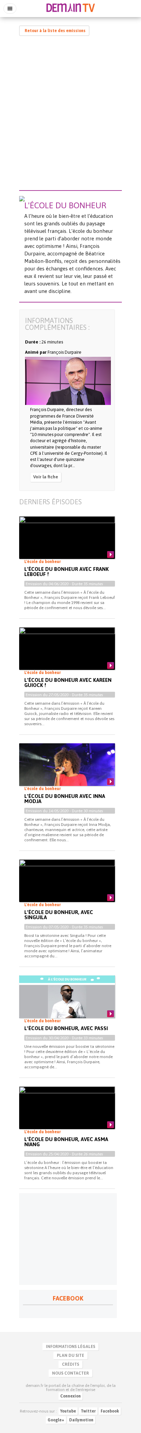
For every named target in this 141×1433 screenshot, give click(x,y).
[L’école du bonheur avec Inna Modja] (67, 770)
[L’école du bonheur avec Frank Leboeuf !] (67, 543)
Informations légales (70, 1346)
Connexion (70, 1396)
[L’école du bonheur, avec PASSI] (67, 1002)
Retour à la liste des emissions (55, 30)
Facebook (110, 1411)
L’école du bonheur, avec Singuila (58, 914)
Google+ (56, 1420)
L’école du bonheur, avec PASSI (66, 1028)
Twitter (88, 1411)
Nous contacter (70, 1373)
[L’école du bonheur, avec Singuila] (67, 886)
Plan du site (70, 1355)
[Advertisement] (70, 114)
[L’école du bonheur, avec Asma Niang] (67, 1113)
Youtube (68, 1411)
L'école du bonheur (42, 561)
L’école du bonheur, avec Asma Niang (66, 1141)
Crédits (70, 1364)
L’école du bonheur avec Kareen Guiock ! (68, 682)
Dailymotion (81, 1420)
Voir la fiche (45, 476)
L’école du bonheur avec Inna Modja (64, 798)
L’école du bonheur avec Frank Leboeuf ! (66, 571)
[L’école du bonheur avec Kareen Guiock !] (67, 654)
